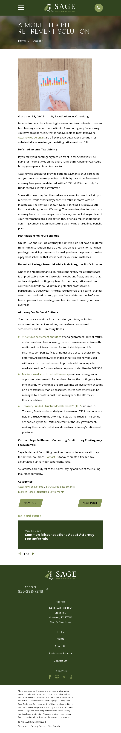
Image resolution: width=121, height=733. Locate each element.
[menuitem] (22, 726)
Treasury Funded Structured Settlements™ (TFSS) (52, 406)
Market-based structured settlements (45, 374)
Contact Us (60, 661)
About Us (60, 646)
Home (60, 638)
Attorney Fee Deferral (31, 486)
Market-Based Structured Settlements (41, 492)
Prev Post (30, 503)
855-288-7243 (30, 591)
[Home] (59, 8)
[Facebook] (50, 677)
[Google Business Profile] (57, 677)
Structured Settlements (60, 486)
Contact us (52, 457)
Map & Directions (60, 622)
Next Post (90, 503)
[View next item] (33, 553)
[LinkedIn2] (64, 677)
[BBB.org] (71, 677)
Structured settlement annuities (41, 337)
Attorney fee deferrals (31, 137)
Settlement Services (60, 653)
